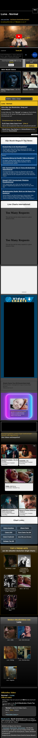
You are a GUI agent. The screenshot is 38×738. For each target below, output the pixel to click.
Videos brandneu (8, 528)
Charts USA (8, 532)
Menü (35, 10)
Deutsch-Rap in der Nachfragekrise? (15, 147)
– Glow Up (28, 89)
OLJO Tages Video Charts (10, 123)
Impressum (6, 728)
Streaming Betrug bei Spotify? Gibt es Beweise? (18, 158)
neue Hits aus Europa (24, 537)
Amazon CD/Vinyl (31, 65)
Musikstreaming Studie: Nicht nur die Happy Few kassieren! (19, 192)
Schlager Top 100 (8, 541)
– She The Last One (10, 90)
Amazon (11, 65)
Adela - (11, 486)
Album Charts (24, 528)
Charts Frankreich (8, 537)
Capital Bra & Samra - (8, 511)
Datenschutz (21, 728)
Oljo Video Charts (12, 714)
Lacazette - (24, 460)
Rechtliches (13, 728)
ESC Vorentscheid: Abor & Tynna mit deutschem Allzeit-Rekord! (19, 168)
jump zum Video (5, 19)
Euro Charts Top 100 (24, 532)
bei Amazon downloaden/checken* (19, 19)
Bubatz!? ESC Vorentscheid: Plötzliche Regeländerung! (16, 181)
